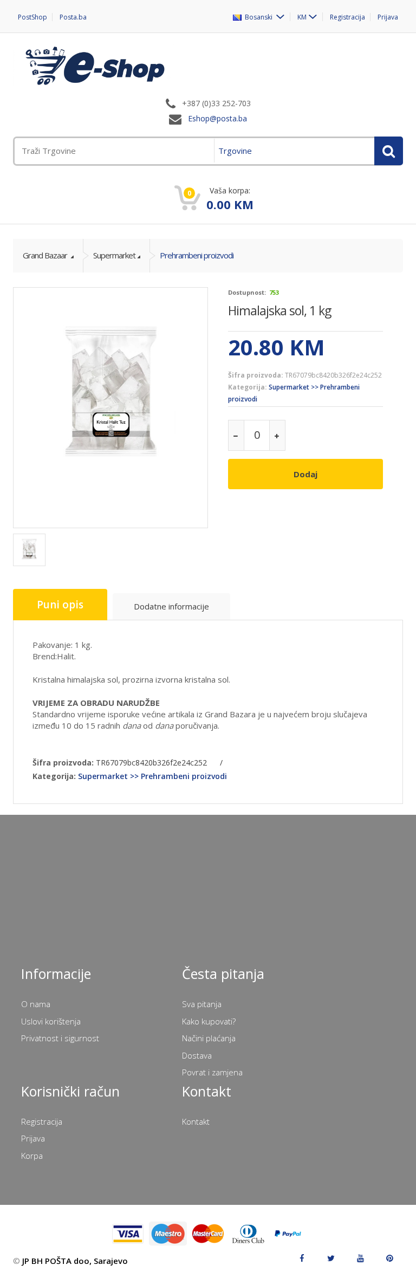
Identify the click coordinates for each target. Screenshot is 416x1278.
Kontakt (196, 1121)
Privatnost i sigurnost (60, 1038)
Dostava (197, 1055)
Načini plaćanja (209, 1038)
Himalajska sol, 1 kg (279, 310)
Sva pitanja (202, 1003)
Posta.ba (73, 17)
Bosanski (258, 16)
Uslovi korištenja (51, 1021)
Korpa (32, 1155)
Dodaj (305, 474)
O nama (35, 1003)
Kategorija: (247, 387)
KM (302, 16)
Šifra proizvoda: (255, 375)
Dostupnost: (247, 292)
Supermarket (114, 255)
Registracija (347, 17)
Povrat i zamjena (212, 1072)
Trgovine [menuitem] (235, 150)
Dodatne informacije (171, 606)
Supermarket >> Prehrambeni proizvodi (152, 776)
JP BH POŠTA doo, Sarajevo (75, 1260)
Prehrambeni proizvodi (196, 255)
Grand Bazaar (46, 255)
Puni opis (60, 605)
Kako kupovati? (209, 1021)
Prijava (388, 17)
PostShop (32, 17)
